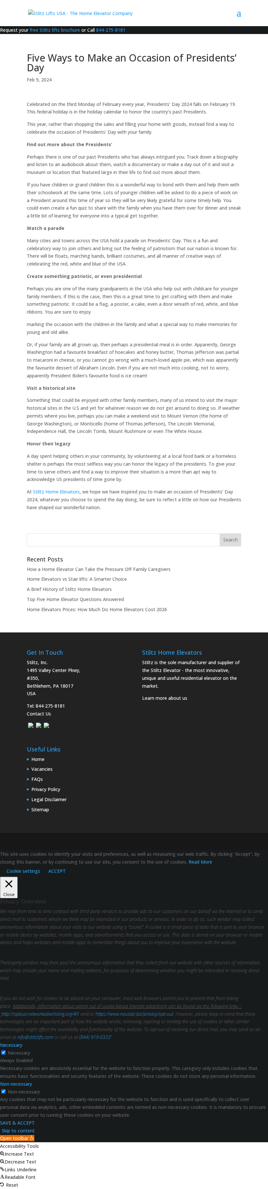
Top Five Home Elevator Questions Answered (75, 599)
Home (37, 759)
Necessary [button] (11, 1045)
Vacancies (42, 769)
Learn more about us (164, 698)
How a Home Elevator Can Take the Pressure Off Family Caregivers (99, 569)
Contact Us (39, 714)
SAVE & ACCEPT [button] (17, 1123)
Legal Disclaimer (49, 799)
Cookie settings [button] (23, 871)
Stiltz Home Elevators (56, 492)
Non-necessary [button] (16, 1084)
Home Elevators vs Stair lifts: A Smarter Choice (77, 579)
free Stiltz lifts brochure (55, 30)
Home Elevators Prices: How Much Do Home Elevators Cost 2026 (97, 609)
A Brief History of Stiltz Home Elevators (69, 589)
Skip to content (18, 1131)
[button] (17, 1138)
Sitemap (40, 809)
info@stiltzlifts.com (35, 1037)
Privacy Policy (45, 789)
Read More (200, 862)
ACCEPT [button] (57, 871)
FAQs (37, 779)
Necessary (19, 1053)
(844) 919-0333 (94, 1037)
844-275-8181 (111, 30)
